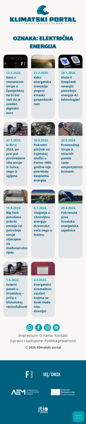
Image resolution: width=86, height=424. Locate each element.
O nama (46, 335)
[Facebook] (38, 327)
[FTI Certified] (43, 409)
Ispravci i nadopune (26, 340)
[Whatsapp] (29, 327)
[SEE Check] (52, 374)
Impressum (28, 335)
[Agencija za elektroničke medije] (25, 392)
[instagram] (47, 327)
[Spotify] (56, 327)
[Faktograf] (29, 374)
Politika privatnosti (60, 340)
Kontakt (61, 335)
